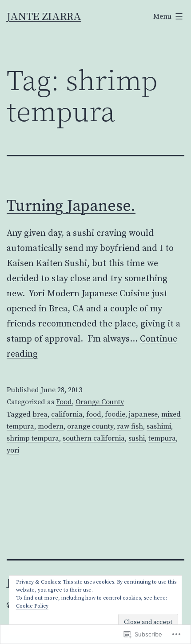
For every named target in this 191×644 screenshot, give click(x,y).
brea (40, 414)
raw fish (130, 426)
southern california (94, 438)
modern (51, 426)
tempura (162, 438)
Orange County (100, 402)
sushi (136, 438)
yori (13, 450)
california (67, 414)
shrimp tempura (33, 438)
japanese (143, 414)
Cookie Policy (32, 606)
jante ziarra (44, 17)
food (93, 414)
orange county (90, 426)
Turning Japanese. (71, 206)
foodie (115, 414)
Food (64, 402)
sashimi (159, 426)
